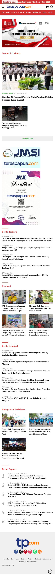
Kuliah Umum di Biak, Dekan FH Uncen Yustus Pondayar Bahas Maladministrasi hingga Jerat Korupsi (30, 513)
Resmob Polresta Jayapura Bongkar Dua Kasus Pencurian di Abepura (25, 363)
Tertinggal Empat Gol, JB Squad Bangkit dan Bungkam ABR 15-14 (29, 495)
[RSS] (40, 552)
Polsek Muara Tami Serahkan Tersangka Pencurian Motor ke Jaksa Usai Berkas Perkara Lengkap (26, 372)
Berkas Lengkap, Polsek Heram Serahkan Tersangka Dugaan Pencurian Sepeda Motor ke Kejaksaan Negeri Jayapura (25, 381)
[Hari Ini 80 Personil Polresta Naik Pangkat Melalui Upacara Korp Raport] (27, 75)
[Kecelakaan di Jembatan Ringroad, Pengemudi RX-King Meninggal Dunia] (15, 113)
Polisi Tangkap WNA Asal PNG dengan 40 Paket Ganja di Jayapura (24, 399)
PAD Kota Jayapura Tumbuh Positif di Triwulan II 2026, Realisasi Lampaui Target (13, 308)
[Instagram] (30, 552)
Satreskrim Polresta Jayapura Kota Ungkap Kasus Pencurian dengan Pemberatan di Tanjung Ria (26, 390)
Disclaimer (47, 559)
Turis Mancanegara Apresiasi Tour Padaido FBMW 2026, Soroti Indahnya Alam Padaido (40, 431)
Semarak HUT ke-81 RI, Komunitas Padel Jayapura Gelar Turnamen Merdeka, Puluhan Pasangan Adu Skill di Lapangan (29, 486)
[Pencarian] (51, 7)
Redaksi (38, 559)
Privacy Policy (26, 559)
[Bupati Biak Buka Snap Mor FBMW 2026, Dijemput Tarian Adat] (14, 420)
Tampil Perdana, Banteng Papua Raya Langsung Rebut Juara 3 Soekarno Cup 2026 (27, 249)
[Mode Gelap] (47, 7)
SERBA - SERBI (7, 93)
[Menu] (3, 7)
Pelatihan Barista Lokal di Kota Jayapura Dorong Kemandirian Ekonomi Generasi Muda (39, 332)
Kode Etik (15, 559)
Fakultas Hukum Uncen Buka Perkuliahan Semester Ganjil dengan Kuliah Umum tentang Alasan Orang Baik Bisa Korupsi (30, 523)
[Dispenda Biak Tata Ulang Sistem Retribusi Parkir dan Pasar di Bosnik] (41, 297)
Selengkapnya (27, 138)
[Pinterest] (25, 552)
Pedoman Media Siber (27, 562)
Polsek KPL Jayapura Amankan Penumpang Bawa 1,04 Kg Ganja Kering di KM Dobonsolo (25, 276)
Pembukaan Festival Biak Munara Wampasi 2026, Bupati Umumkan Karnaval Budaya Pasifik (13, 456)
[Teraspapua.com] (19, 6)
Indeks (6, 559)
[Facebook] (16, 552)
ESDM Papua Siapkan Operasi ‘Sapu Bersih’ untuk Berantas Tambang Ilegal (26, 267)
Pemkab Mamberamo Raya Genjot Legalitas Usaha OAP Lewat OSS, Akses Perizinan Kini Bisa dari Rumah (13, 332)
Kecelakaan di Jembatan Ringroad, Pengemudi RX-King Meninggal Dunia (14, 125)
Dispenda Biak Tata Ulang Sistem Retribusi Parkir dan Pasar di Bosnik (40, 308)
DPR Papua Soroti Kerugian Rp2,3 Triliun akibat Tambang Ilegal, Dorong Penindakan (25, 258)
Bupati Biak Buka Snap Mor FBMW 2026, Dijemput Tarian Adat (14, 431)
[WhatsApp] (35, 552)
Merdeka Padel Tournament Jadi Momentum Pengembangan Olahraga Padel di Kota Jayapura (27, 477)
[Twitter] (21, 552)
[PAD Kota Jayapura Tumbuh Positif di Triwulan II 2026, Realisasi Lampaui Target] (14, 297)
